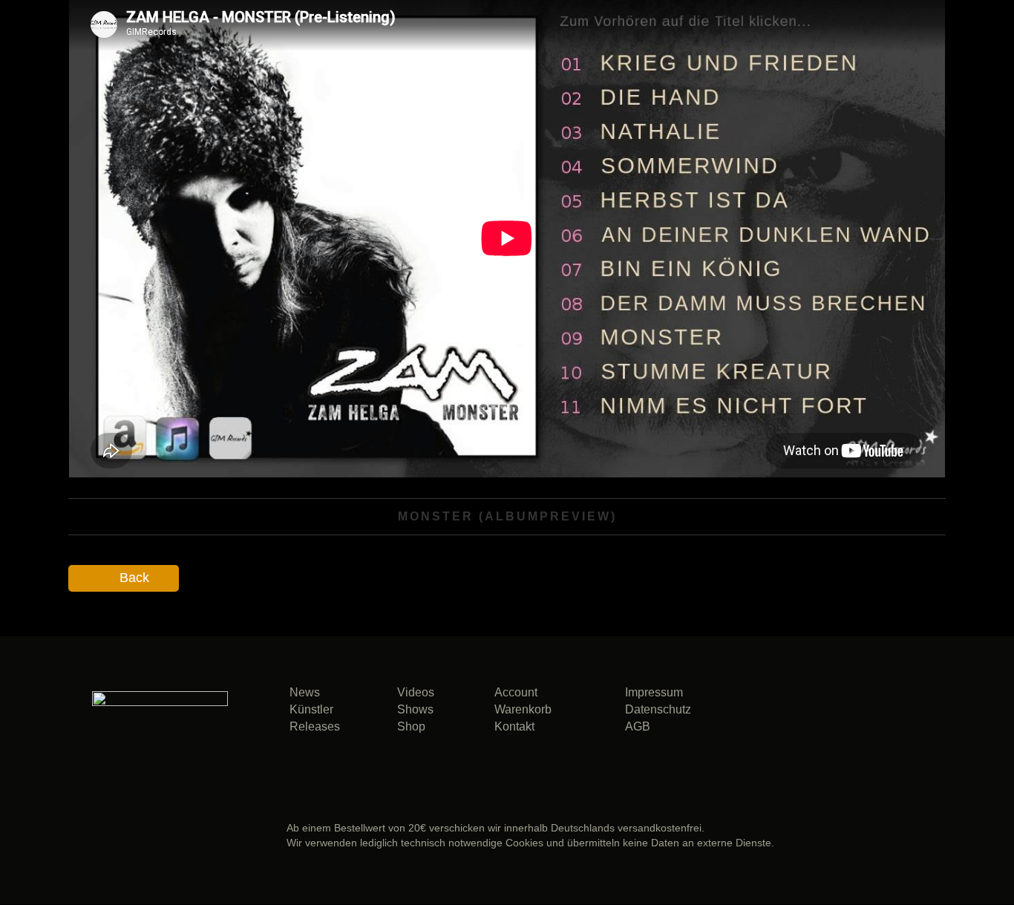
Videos (415, 692)
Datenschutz (658, 709)
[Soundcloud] (784, 715)
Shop (411, 726)
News (305, 692)
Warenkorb (523, 709)
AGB (637, 726)
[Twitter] (886, 715)
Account (515, 692)
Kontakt (514, 726)
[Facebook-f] (835, 715)
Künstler (311, 709)
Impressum (654, 692)
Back (134, 577)
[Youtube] (835, 748)
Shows (415, 709)
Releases (315, 726)
